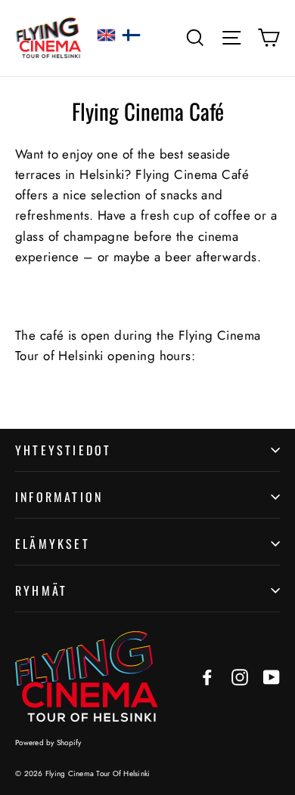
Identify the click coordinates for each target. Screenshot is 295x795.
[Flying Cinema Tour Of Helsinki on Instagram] (239, 676)
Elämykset (52, 544)
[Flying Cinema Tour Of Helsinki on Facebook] (207, 676)
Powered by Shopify (48, 742)
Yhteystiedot (63, 450)
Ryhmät (41, 590)
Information (59, 497)
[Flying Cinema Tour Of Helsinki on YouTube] (271, 676)
